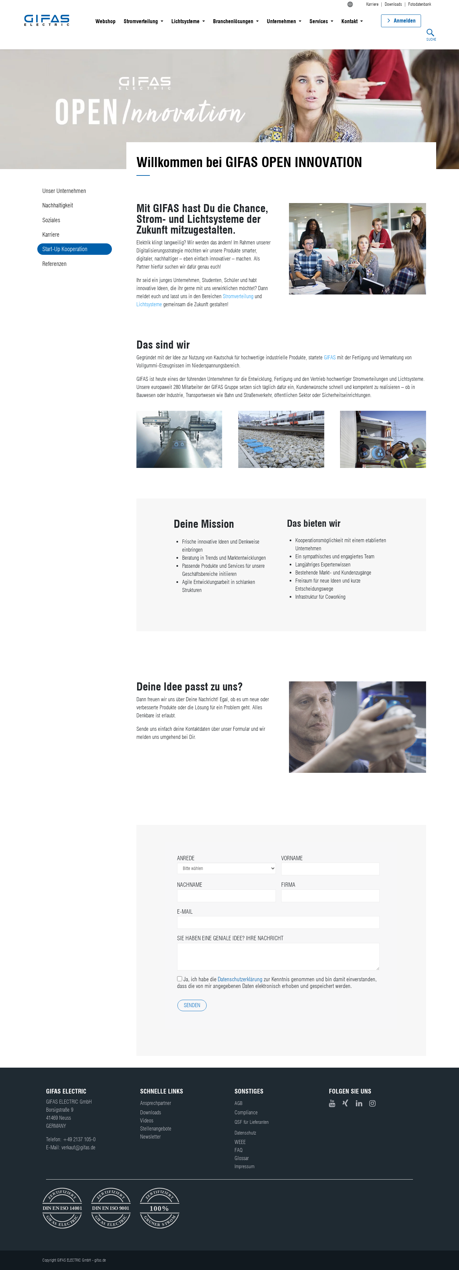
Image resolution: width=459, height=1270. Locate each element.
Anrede (186, 858)
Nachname (189, 884)
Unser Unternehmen (64, 190)
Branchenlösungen (233, 21)
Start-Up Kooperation (64, 248)
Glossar (242, 1158)
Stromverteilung (141, 21)
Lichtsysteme (185, 21)
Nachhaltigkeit (57, 205)
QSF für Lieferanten (252, 1122)
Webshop (105, 21)
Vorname (292, 858)
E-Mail (185, 911)
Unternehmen (281, 21)
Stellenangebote (155, 1128)
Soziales (51, 220)
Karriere (50, 234)
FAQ (239, 1150)
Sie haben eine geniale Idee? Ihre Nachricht (230, 938)
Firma (288, 884)
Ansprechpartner (155, 1103)
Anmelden (405, 20)
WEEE (240, 1142)
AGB (239, 1103)
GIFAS (330, 357)
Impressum (244, 1166)
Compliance (246, 1112)
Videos (146, 1120)
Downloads (150, 1112)
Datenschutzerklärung (240, 979)
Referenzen (54, 263)
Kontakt (349, 21)
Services (318, 21)
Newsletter (150, 1137)
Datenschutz (245, 1133)
